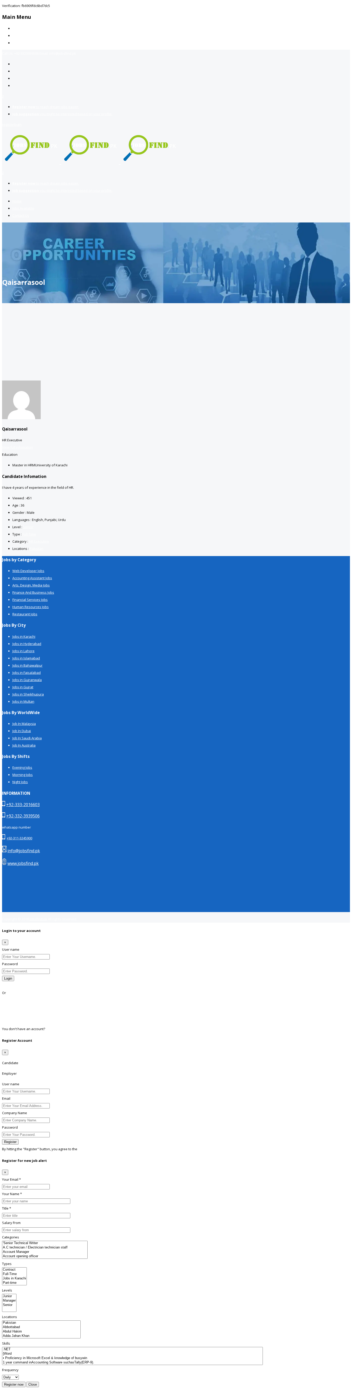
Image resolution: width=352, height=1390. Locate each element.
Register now (13, 1384)
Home (17, 28)
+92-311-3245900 (19, 838)
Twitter (7, 1014)
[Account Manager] (44, 1252)
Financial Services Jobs (30, 599)
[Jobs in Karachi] (14, 1278)
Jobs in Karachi (23, 636)
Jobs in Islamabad (26, 658)
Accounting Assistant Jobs (32, 578)
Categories (10, 1237)
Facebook (9, 1000)
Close (32, 1384)
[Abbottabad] (41, 1327)
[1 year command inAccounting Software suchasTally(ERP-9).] (132, 1362)
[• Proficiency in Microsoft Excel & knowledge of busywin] (132, 1358)
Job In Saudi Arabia (27, 738)
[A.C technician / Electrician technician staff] (44, 1247)
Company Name (14, 1113)
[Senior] (9, 1305)
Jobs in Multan (23, 701)
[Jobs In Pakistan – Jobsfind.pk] (90, 161)
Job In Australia (24, 745)
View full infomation (17, 447)
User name (10, 949)
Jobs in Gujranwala (27, 679)
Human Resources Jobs (30, 607)
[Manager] (9, 1300)
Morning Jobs (22, 774)
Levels (7, 1290)
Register (52, 1029)
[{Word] (132, 1354)
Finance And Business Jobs (33, 592)
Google (7, 1007)
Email (6, 1098)
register (8, 124)
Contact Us (20, 42)
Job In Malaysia (24, 723)
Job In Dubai (21, 731)
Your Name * (12, 1194)
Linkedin (8, 1021)
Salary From (11, 1222)
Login (8, 978)
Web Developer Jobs (28, 570)
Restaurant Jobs (24, 614)
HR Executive (39, 541)
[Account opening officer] (44, 1256)
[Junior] (9, 1296)
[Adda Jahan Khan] (41, 1336)
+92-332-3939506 (23, 816)
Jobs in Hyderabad (26, 643)
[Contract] (14, 1270)
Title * (6, 1208)
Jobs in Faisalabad (26, 672)
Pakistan (36, 548)
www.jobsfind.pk (23, 863)
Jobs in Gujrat (22, 687)
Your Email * (11, 1179)
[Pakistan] (41, 1323)
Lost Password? (14, 985)
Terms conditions (91, 1149)
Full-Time (29, 534)
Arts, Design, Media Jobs (31, 585)
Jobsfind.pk (38, 919)
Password (10, 964)
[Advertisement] (176, 342)
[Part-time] (14, 1283)
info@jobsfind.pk (23, 851)
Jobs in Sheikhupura (28, 694)
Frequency (10, 1370)
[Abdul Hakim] (41, 1331)
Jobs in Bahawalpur (27, 665)
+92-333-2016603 (23, 804)
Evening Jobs (22, 767)
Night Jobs (20, 782)
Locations (9, 1316)
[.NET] (132, 1349)
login (18, 124)
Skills (6, 1343)
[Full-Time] (14, 1274)
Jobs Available (23, 35)
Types (7, 1263)
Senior (28, 527)
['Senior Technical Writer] (44, 1243)
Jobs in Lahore (23, 651)
